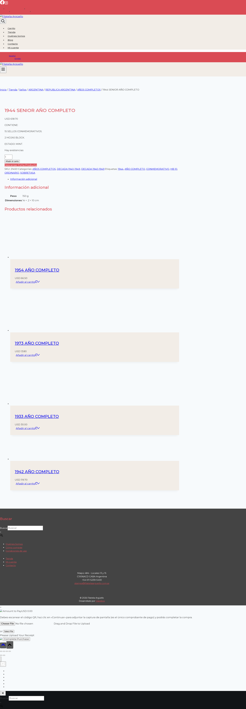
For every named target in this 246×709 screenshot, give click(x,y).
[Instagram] (6, 3)
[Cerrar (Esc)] (10, 651)
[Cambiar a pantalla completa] (4, 651)
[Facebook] (2, 3)
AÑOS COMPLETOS (44, 169)
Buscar (4, 528)
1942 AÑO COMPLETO (37, 471)
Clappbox (100, 601)
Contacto (13, 43)
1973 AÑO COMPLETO (37, 343)
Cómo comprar (14, 547)
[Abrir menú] (3, 69)
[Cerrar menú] (1, 659)
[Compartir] (7, 651)
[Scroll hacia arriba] (3, 645)
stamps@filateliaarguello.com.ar (91, 583)
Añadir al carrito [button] (25, 282)
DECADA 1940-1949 (68, 169)
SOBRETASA (27, 172)
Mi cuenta (11, 562)
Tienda (11, 32)
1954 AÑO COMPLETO (37, 270)
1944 (120, 169)
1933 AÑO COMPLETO (37, 416)
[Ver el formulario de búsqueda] (3, 21)
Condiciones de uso (16, 551)
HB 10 (173, 169)
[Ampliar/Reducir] (1, 651)
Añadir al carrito (12, 161)
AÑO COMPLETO (135, 169)
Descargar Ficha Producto (21, 165)
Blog (10, 40)
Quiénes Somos (16, 36)
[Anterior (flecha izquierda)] (1, 655)
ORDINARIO (12, 172)
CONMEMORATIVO (157, 169)
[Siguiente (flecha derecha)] (4, 655)
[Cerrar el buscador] (3, 693)
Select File (8, 631)
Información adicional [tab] (23, 179)
